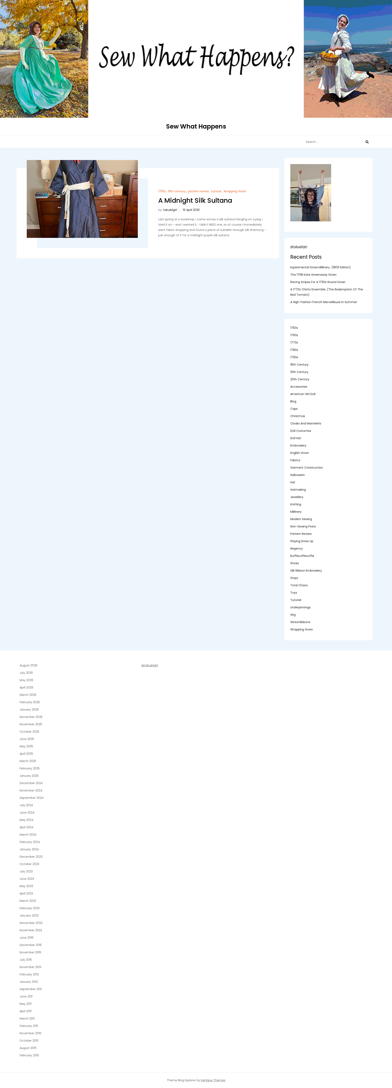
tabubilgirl (170, 210)
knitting (295, 504)
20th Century (299, 379)
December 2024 (31, 783)
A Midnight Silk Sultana (195, 200)
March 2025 (28, 761)
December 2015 (31, 945)
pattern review (198, 191)
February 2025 (30, 768)
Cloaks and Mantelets (305, 423)
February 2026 (30, 702)
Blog (293, 401)
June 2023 (27, 879)
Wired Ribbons (300, 622)
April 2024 (26, 827)
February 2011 (29, 1026)
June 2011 (26, 996)
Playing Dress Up (301, 541)
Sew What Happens (196, 126)
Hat (292, 482)
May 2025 (26, 746)
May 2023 (26, 886)
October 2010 (29, 1041)
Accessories (298, 387)
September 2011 (31, 989)
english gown (299, 453)
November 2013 (30, 967)
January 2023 (29, 915)
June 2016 (26, 938)
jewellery (296, 497)
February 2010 (29, 1055)
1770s (294, 342)
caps (294, 409)
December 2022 (31, 923)
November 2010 (30, 1033)
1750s (162, 191)
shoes (294, 563)
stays (294, 578)
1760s (294, 335)
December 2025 (31, 717)
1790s (294, 357)
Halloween (297, 475)
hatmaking (298, 490)
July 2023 (26, 871)
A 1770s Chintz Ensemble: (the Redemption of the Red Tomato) (326, 292)
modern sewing (301, 519)
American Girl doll (302, 394)
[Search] (367, 142)
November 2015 (30, 952)
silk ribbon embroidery (306, 571)
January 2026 (29, 709)
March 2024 (28, 835)
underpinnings (300, 607)
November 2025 (31, 724)
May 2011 (25, 1004)
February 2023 (30, 908)
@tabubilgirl (298, 247)
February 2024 (30, 842)
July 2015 (26, 960)
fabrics (295, 460)
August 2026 (28, 665)
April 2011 (25, 1011)
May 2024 (26, 820)
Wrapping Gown (235, 191)
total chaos (299, 585)
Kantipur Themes (213, 1080)
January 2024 (29, 849)
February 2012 (29, 974)
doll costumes (300, 431)
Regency (296, 548)
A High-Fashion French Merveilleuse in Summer (323, 302)
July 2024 (26, 805)
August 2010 (28, 1048)
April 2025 (26, 754)
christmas (297, 416)
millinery (296, 512)
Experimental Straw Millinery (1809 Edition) (320, 267)
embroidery (298, 445)
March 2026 (28, 695)
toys (293, 593)
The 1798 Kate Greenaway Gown (313, 275)
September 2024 (32, 798)
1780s (294, 350)
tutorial (216, 191)
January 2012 (29, 982)
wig (293, 615)
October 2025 (29, 732)
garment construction (306, 468)
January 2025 (29, 776)
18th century (177, 191)
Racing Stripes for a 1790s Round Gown (317, 282)
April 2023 (26, 893)
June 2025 (27, 739)
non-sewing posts (303, 526)
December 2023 (31, 857)
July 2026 (26, 673)
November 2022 (31, 930)
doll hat (295, 438)
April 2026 (26, 687)
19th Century (299, 372)
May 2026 (26, 680)
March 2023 (28, 901)
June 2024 (27, 812)
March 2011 (27, 1018)
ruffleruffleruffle (302, 556)
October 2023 (29, 864)
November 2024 (31, 790)
